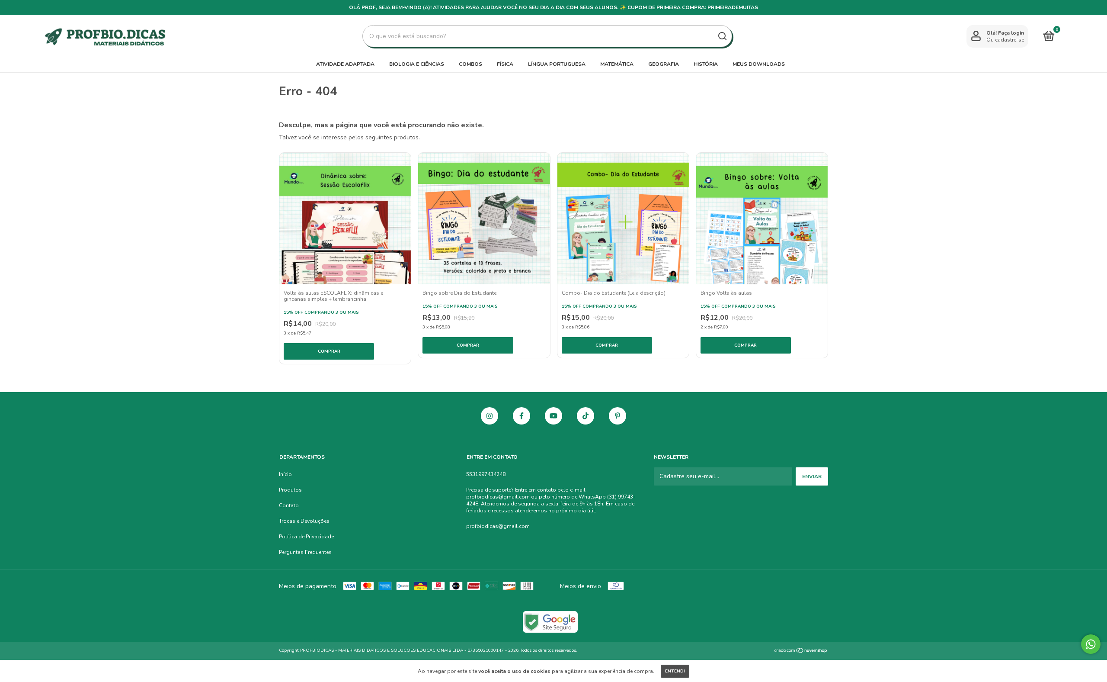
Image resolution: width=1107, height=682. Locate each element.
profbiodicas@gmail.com (498, 526)
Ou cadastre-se (1005, 39)
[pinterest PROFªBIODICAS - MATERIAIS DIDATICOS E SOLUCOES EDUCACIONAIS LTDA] (617, 416)
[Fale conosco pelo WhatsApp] (1091, 644)
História (706, 64)
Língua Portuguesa (556, 64)
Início (285, 474)
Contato (289, 505)
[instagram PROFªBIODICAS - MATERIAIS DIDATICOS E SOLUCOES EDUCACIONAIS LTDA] (489, 416)
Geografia (663, 64)
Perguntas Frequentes (305, 552)
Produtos (290, 489)
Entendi (675, 671)
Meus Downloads (759, 64)
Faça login (1011, 32)
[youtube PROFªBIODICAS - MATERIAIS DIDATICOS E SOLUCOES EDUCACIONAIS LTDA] (553, 416)
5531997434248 (486, 474)
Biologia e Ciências (416, 64)
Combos (470, 64)
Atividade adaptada (345, 64)
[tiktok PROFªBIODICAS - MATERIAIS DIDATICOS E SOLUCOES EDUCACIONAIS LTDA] (585, 416)
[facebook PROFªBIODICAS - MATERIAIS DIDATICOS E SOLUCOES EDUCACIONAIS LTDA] (521, 416)
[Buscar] (722, 36)
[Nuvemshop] (801, 651)
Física (505, 64)
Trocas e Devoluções (304, 521)
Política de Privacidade (306, 536)
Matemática (616, 64)
